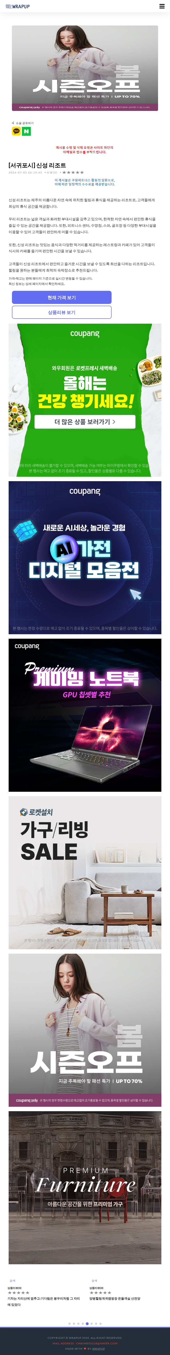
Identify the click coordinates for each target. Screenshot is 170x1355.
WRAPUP (98, 1348)
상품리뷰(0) (14, 1288)
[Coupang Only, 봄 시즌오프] (85, 68)
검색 (12, 1280)
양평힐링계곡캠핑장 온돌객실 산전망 (33, 1298)
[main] (17, 6)
